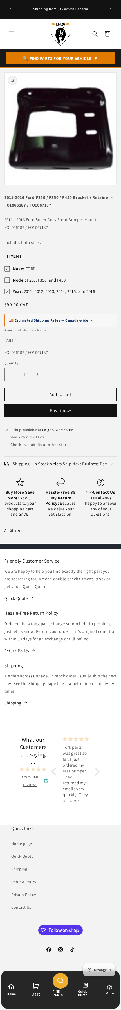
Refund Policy (23, 881)
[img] (33, 769)
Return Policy (17, 650)
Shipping (10, 330)
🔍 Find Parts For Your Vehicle (60, 58)
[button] (11, 34)
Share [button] (15, 530)
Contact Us (21, 907)
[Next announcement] (110, 9)
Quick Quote (16, 598)
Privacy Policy (23, 894)
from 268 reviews (30, 780)
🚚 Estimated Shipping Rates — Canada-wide (51, 320)
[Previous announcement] (10, 9)
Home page (21, 843)
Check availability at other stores (40, 444)
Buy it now (60, 410)
